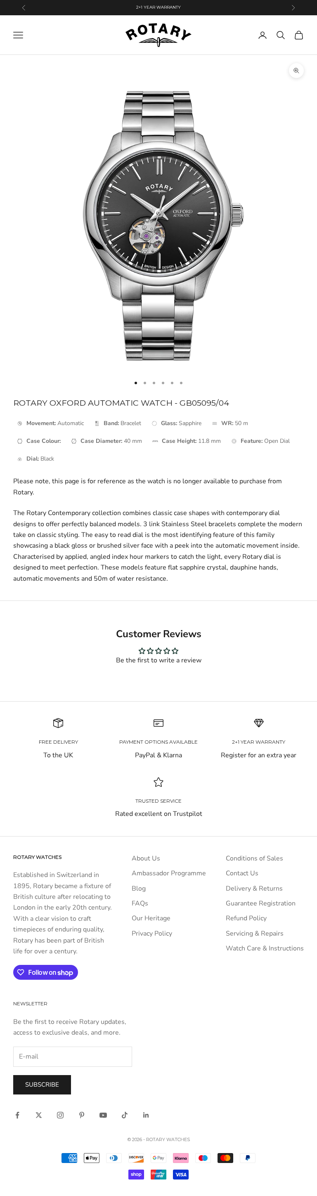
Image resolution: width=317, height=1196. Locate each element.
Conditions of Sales (254, 858)
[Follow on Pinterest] (82, 1115)
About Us (146, 858)
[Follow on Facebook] (17, 1115)
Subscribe (42, 1084)
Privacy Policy (152, 933)
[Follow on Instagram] (60, 1115)
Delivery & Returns (254, 888)
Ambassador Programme (169, 873)
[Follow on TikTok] (125, 1115)
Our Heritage (151, 918)
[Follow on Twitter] (39, 1115)
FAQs (140, 903)
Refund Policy (246, 918)
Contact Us (242, 873)
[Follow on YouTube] (103, 1115)
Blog (139, 888)
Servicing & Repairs (255, 933)
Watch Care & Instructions (265, 948)
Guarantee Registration (261, 903)
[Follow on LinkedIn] (146, 1115)
